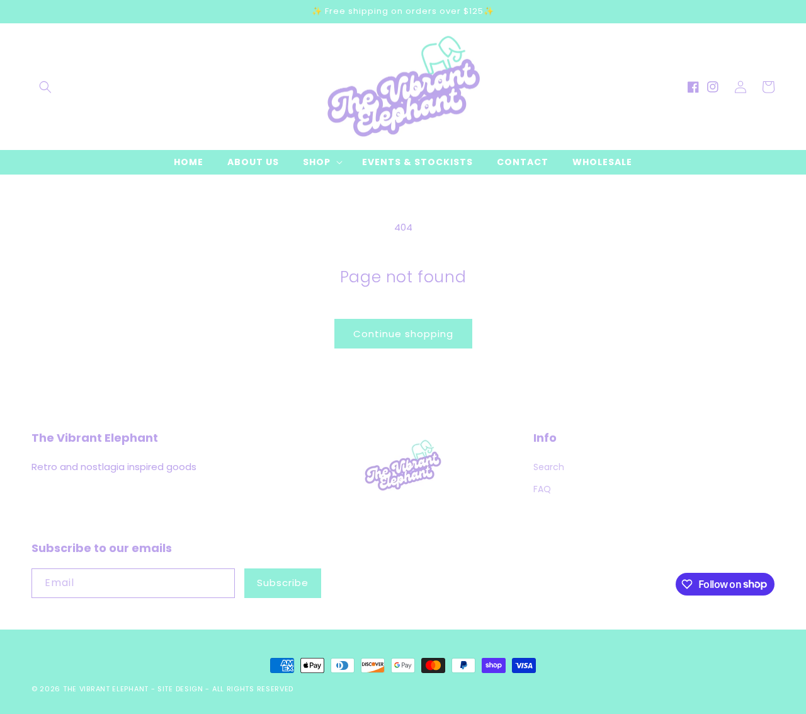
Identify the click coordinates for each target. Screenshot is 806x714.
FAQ (542, 489)
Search (548, 467)
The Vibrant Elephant (106, 689)
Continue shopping (403, 333)
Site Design (180, 689)
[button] (45, 87)
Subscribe (283, 582)
